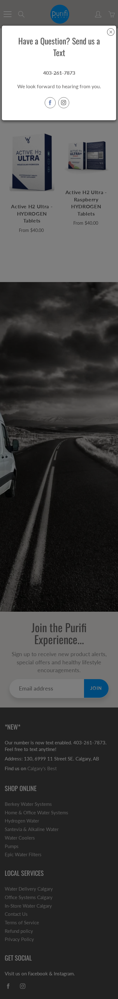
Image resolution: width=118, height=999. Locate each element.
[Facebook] (50, 102)
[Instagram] (63, 102)
